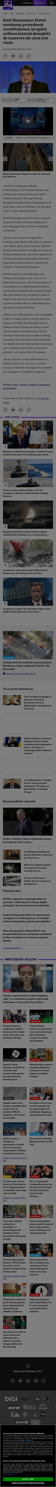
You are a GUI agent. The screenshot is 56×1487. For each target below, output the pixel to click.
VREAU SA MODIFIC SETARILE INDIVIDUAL (27, 1483)
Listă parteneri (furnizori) (9, 1474)
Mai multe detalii (30, 1440)
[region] (28, 1456)
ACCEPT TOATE (28, 1479)
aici (22, 1449)
